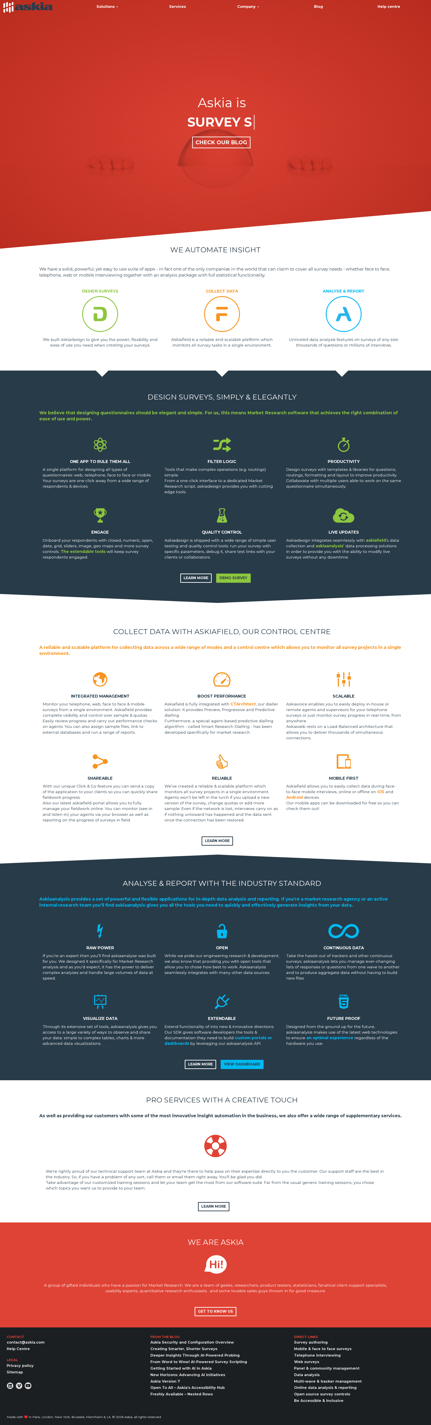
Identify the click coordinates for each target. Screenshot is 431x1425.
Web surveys (306, 1362)
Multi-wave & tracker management (328, 1381)
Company (247, 6)
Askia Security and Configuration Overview (192, 1342)
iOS (380, 791)
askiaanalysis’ (330, 545)
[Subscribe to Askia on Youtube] (28, 1385)
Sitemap (15, 1372)
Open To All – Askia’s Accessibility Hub (187, 1388)
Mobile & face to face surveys (323, 1349)
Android (294, 797)
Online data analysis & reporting (325, 1388)
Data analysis (307, 1375)
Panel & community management (326, 1368)
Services (177, 6)
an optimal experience (329, 1037)
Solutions (106, 6)
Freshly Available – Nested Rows (181, 1394)
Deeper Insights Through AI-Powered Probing (195, 1355)
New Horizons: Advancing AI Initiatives (187, 1375)
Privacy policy (20, 1366)
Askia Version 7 (165, 1381)
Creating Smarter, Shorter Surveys (183, 1349)
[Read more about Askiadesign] (100, 314)
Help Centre (18, 1349)
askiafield (376, 540)
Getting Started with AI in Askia (181, 1368)
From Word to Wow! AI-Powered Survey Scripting (198, 1362)
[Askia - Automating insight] (28, 7)
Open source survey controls (322, 1394)
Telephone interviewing (317, 1355)
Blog (318, 6)
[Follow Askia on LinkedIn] (10, 1385)
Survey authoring (311, 1342)
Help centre (389, 6)
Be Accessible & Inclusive (318, 1401)
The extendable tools (83, 551)
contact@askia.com (26, 1342)
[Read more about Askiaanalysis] (343, 314)
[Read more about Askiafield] (222, 314)
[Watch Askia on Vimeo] (19, 1385)
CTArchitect (243, 704)
